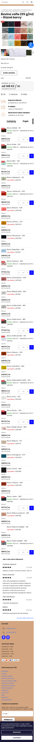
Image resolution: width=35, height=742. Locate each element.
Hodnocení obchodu (8, 683)
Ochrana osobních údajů (9, 681)
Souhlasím (17, 738)
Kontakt (4, 674)
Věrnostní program (7, 688)
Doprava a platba (7, 676)
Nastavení (17, 732)
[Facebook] (4, 637)
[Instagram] (8, 637)
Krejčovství (5, 697)
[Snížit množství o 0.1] (19, 139)
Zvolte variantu (9, 73)
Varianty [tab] (11, 121)
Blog (3, 695)
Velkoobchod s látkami (8, 685)
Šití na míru (5, 693)
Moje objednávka (7, 700)
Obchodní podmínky (8, 678)
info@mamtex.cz (11, 628)
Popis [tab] (25, 121)
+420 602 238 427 (11, 632)
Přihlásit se (8, 720)
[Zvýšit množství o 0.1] (28, 139)
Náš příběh (5, 671)
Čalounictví (5, 690)
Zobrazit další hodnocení (25, 618)
